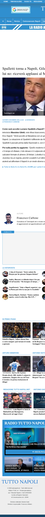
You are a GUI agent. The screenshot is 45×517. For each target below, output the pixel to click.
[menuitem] (3, 21)
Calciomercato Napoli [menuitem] (31, 21)
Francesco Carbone (11, 122)
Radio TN (27, 1)
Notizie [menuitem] (17, 21)
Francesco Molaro (26, 504)
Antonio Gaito (25, 502)
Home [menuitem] (9, 21)
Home (6, 1)
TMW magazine (16, 1)
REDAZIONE (38, 1)
